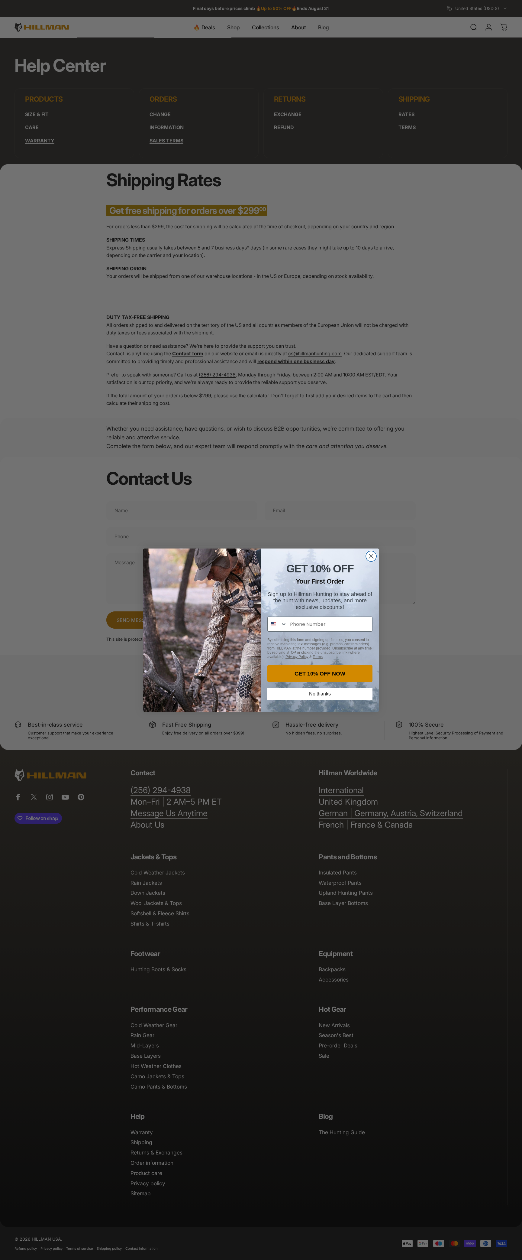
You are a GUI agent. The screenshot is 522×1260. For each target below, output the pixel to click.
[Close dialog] (371, 556)
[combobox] (277, 624)
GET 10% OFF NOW (320, 674)
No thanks (320, 693)
